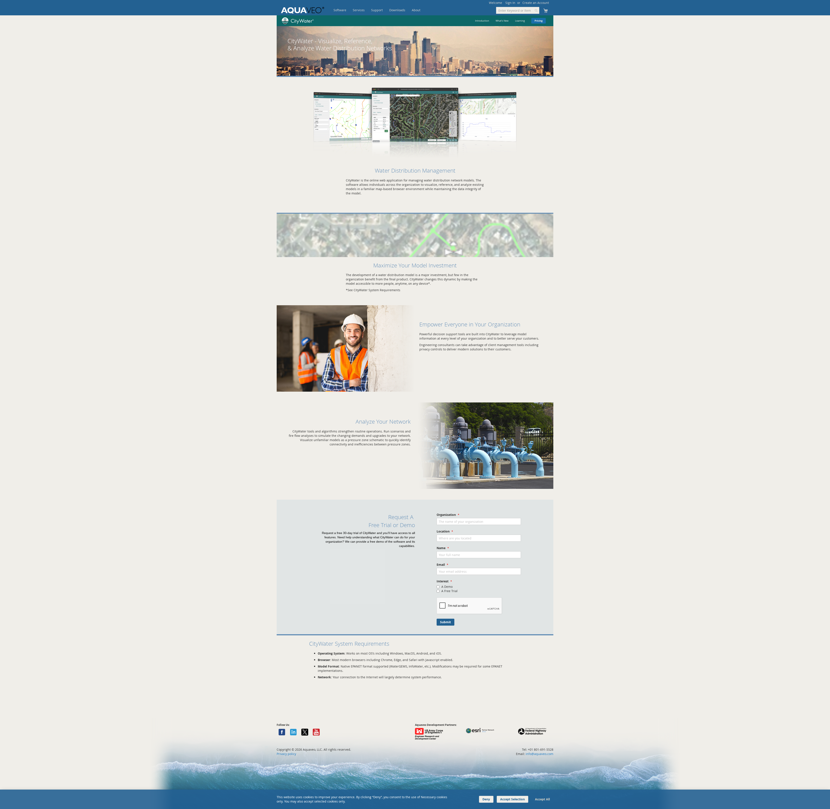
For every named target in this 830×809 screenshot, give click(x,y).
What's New (502, 20)
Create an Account (535, 3)
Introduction (482, 20)
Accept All (542, 799)
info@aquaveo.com (539, 754)
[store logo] (302, 10)
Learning (520, 20)
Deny (486, 799)
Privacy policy (286, 754)
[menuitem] (339, 10)
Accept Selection (512, 799)
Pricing (539, 20)
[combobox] (517, 10)
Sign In (510, 3)
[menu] (384, 10)
